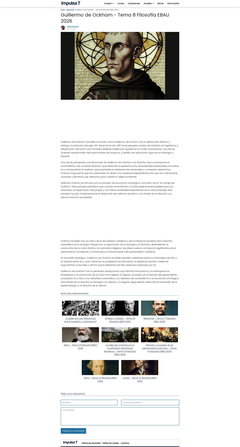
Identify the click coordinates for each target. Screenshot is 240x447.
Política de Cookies (110, 443)
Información (173, 3)
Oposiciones (134, 3)
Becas (161, 3)
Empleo (108, 3)
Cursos (121, 3)
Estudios (148, 3)
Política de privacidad (91, 443)
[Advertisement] (120, 120)
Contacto (125, 443)
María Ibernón (73, 26)
